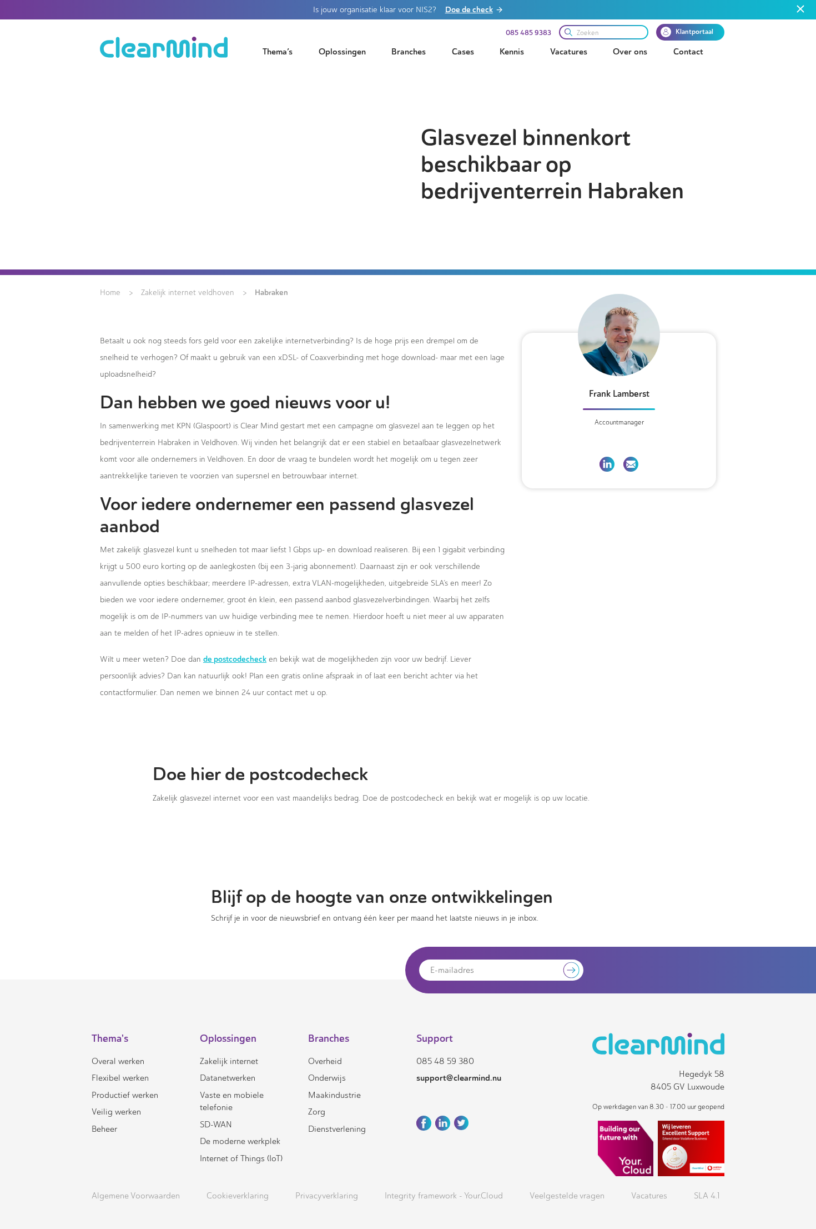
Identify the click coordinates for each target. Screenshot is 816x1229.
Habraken (271, 292)
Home (110, 292)
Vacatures (568, 51)
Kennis (512, 51)
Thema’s (278, 51)
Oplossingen (342, 51)
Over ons (630, 51)
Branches (408, 51)
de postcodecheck (234, 659)
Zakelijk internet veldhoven (187, 292)
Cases (463, 51)
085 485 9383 (528, 32)
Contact (688, 51)
